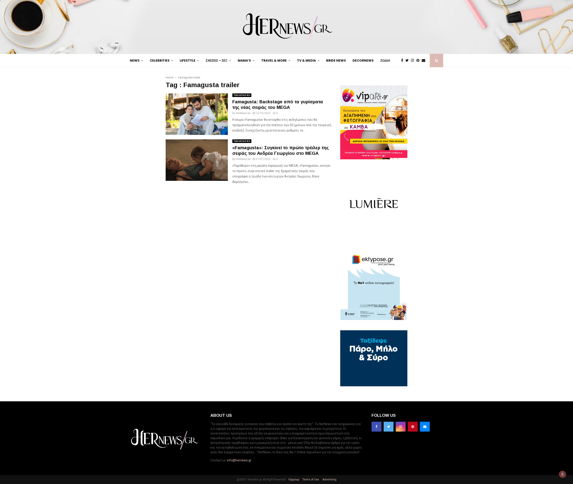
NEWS (134, 60)
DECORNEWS (363, 60)
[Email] (425, 60)
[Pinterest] (419, 60)
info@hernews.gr (239, 460)
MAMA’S (244, 60)
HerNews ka (243, 113)
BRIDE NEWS (336, 60)
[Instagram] (413, 60)
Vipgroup (293, 479)
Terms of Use (310, 479)
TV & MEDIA (306, 60)
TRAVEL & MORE (274, 60)
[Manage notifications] (562, 474)
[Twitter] (408, 60)
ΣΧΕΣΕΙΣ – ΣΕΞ (216, 60)
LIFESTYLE (187, 60)
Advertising (329, 479)
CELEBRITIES (159, 60)
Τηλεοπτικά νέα (241, 95)
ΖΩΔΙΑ (385, 60)
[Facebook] (403, 60)
